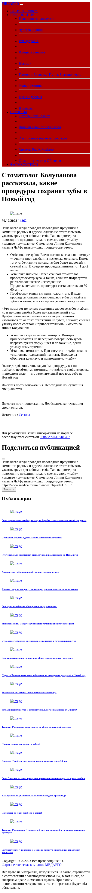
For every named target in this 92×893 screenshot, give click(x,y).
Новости (25, 63)
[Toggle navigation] (21, 4)
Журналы (26, 108)
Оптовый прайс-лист (34, 116)
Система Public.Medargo (36, 149)
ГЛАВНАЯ (24, 11)
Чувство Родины (31, 30)
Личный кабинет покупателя (40, 127)
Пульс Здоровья (30, 97)
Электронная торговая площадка (43, 138)
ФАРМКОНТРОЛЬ (24, 164)
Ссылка (24, 415)
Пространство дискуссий (37, 18)
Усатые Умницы (30, 86)
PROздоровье (29, 41)
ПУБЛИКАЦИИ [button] (22, 15)
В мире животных (32, 52)
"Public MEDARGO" (55, 437)
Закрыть (8, 489)
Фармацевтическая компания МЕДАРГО (32, 865)
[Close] (3, 459)
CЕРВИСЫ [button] (18, 112)
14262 (22, 220)
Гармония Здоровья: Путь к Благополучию (50, 74)
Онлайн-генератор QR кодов (40, 160)
